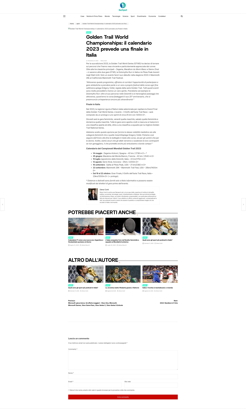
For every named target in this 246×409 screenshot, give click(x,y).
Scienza (125, 16)
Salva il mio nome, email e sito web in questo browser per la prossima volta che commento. (102, 390)
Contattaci (162, 16)
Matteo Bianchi (85, 245)
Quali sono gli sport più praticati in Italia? (157, 240)
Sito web (127, 382)
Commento (72, 349)
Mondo (107, 16)
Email (70, 382)
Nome (71, 373)
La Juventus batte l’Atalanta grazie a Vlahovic (122, 288)
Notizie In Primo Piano (94, 16)
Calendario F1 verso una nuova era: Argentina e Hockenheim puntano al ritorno (85, 241)
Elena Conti (104, 60)
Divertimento (141, 16)
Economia (152, 16)
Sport (133, 16)
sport (88, 32)
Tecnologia (116, 16)
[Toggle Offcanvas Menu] (64, 16)
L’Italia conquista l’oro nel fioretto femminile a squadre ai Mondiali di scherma (122, 241)
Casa (82, 16)
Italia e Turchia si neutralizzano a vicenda (158, 288)
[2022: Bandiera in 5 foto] (243, 204)
